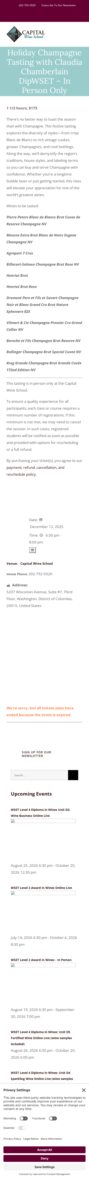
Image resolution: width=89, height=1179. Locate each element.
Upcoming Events (31, 793)
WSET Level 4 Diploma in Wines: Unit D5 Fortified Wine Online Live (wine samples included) (41, 1038)
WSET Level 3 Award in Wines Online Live (41, 888)
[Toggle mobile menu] (81, 32)
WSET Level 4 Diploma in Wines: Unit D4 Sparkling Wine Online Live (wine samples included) (42, 1079)
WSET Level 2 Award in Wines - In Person (41, 960)
